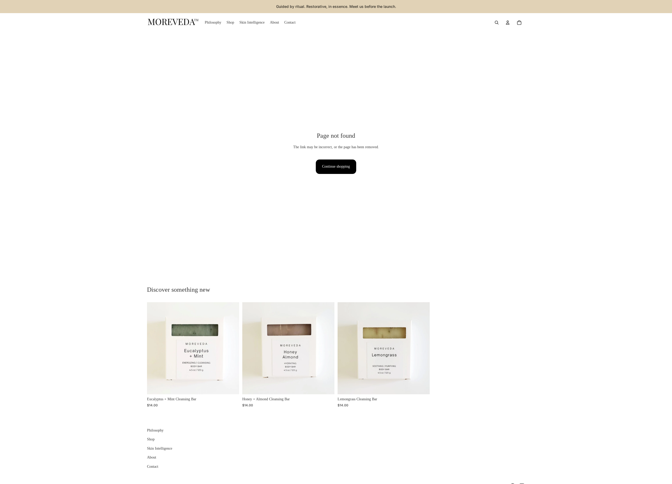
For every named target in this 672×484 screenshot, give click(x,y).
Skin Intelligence (159, 448)
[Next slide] (231, 348)
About (151, 457)
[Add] (231, 386)
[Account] (507, 22)
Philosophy (155, 430)
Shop (151, 440)
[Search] (496, 22)
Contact (152, 467)
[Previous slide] (155, 348)
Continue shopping (336, 166)
